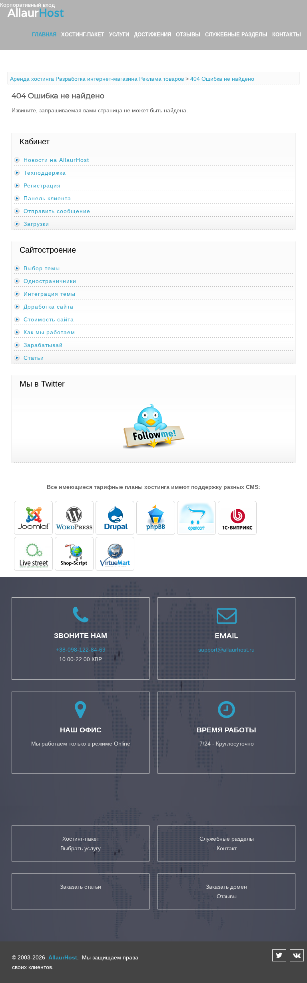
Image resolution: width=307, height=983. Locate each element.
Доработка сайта (49, 306)
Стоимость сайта (49, 319)
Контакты (286, 35)
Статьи (34, 358)
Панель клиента (47, 198)
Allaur (36, 13)
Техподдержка (45, 172)
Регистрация (42, 185)
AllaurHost (62, 957)
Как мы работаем (49, 332)
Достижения (152, 35)
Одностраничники (50, 281)
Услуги (119, 35)
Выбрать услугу (80, 848)
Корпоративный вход (27, 5)
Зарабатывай (43, 345)
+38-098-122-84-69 (81, 649)
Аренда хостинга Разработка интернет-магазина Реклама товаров (97, 79)
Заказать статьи (80, 886)
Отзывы (188, 35)
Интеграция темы (50, 294)
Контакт (227, 848)
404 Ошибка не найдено (222, 79)
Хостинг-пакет (82, 35)
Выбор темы (42, 268)
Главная (44, 35)
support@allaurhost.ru (226, 649)
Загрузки (36, 224)
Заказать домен (226, 886)
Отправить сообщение (57, 211)
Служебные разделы (236, 35)
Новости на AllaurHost (56, 160)
